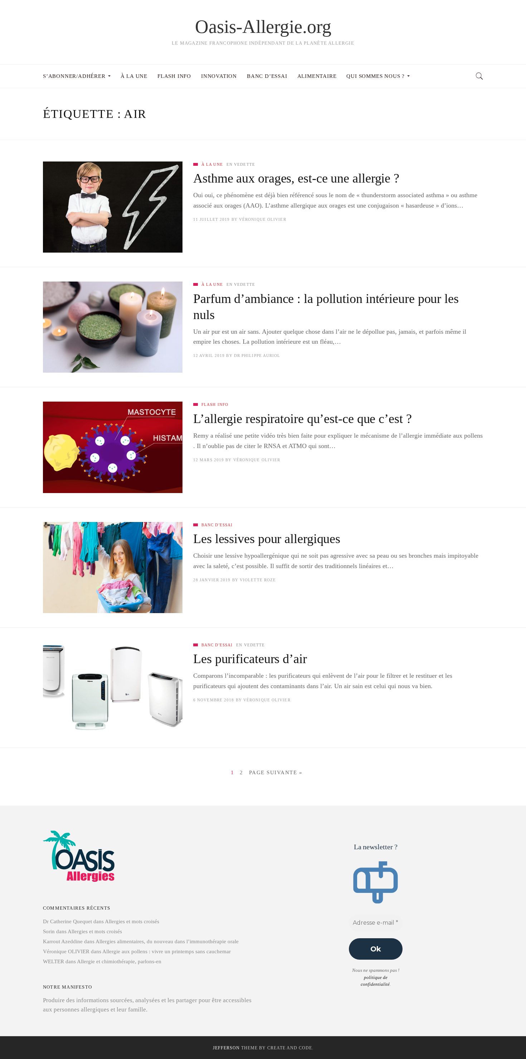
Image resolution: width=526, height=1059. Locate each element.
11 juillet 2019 (211, 219)
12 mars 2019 (208, 460)
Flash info (214, 404)
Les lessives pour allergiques (266, 539)
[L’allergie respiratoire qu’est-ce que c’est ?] (112, 447)
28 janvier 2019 (212, 580)
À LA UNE (212, 164)
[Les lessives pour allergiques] (112, 567)
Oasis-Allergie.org (263, 26)
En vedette (241, 164)
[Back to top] (503, 1037)
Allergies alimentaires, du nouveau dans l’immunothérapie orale (167, 941)
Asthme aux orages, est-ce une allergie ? (296, 178)
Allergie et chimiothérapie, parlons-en (119, 961)
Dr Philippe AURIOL (257, 355)
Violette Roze (258, 580)
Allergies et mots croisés (132, 921)
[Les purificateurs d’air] (112, 687)
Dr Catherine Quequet (67, 921)
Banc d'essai (217, 525)
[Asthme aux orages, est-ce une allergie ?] (112, 207)
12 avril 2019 (209, 355)
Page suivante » (276, 772)
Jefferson (226, 1047)
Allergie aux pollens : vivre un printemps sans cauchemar (166, 951)
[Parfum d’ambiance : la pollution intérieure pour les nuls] (112, 327)
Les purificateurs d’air (250, 659)
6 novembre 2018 (213, 700)
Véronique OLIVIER (262, 219)
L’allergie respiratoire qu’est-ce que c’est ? (302, 419)
